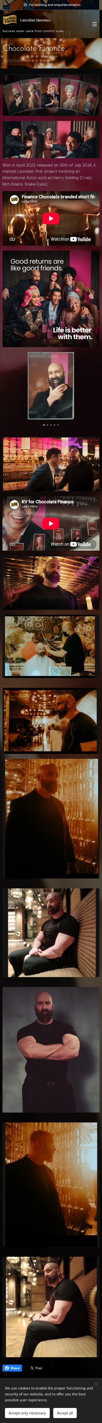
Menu (95, 24)
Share (15, 1368)
